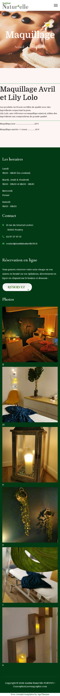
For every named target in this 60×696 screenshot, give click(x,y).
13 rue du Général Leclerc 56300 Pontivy (17, 227)
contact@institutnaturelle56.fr (22, 243)
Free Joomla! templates (22, 694)
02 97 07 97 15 (13, 236)
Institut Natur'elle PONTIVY (39, 683)
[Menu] (56, 5)
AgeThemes (43, 694)
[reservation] (30, 287)
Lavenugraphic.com (36, 686)
